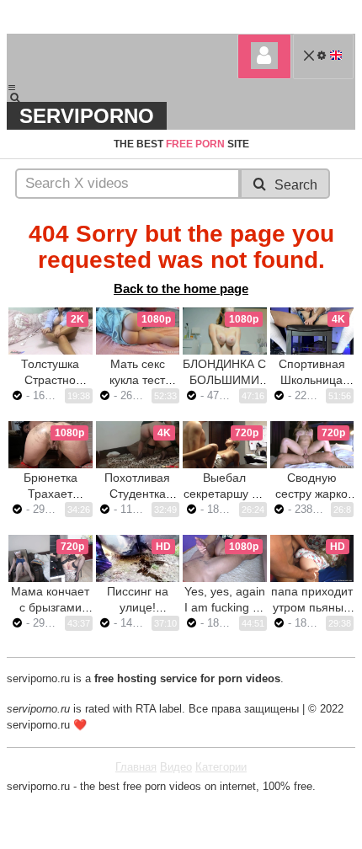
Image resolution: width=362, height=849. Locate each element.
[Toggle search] (22, 98)
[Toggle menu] (12, 88)
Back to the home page (181, 288)
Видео (176, 767)
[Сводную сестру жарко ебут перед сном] (312, 444)
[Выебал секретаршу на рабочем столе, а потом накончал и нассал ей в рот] (225, 444)
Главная (136, 767)
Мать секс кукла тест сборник (137, 380)
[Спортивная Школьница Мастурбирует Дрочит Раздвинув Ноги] (312, 331)
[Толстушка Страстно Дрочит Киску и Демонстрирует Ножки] (50, 331)
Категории (221, 767)
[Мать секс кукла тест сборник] (138, 331)
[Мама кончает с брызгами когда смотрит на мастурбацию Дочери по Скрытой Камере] (50, 558)
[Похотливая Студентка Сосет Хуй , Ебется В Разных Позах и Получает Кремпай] (138, 444)
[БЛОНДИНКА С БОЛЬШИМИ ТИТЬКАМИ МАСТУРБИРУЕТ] (225, 331)
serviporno (86, 115)
